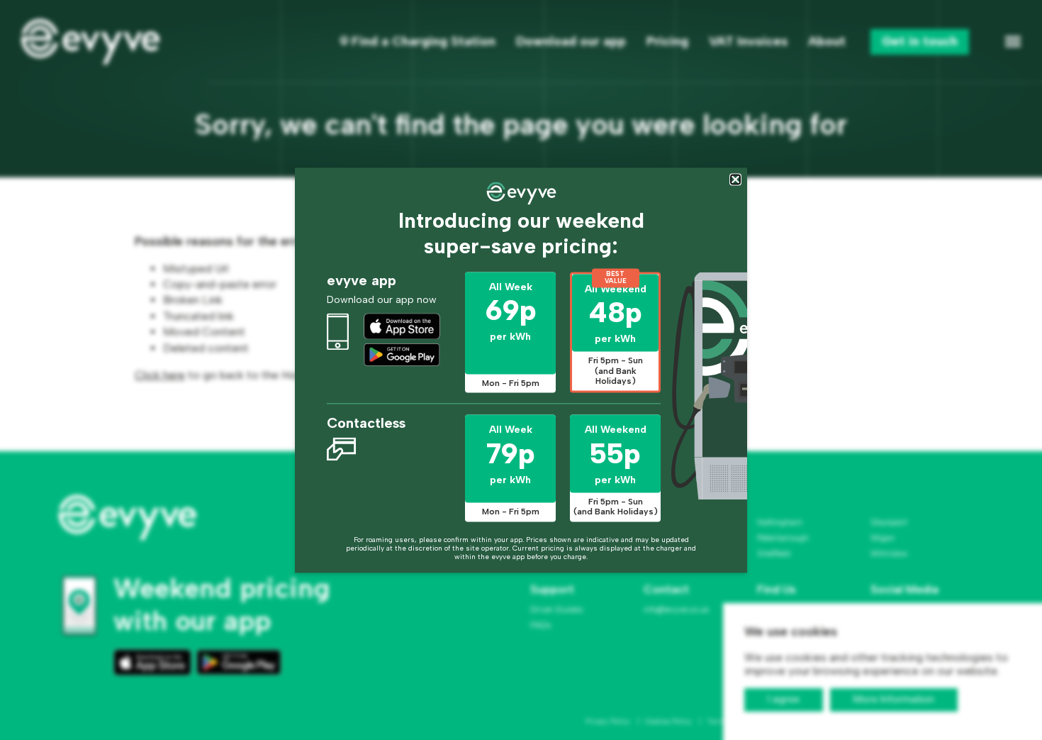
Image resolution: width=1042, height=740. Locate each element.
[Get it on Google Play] (402, 354)
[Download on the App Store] (402, 326)
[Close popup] (735, 179)
